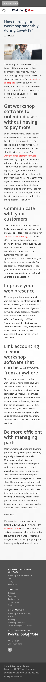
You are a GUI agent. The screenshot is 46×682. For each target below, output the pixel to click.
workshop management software (20, 155)
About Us (12, 596)
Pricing (11, 581)
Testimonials (13, 599)
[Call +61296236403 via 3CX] (3, 9)
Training (11, 593)
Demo (10, 578)
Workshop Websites (16, 622)
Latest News (13, 602)
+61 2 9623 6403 (15, 644)
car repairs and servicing (16, 236)
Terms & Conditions (12, 666)
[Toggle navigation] (42, 11)
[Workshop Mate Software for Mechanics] (23, 10)
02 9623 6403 (13, 641)
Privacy (26, 666)
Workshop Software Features (20, 575)
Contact (11, 605)
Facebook (10, 650)
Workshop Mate (12, 528)
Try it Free (12, 584)
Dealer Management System (20, 625)
